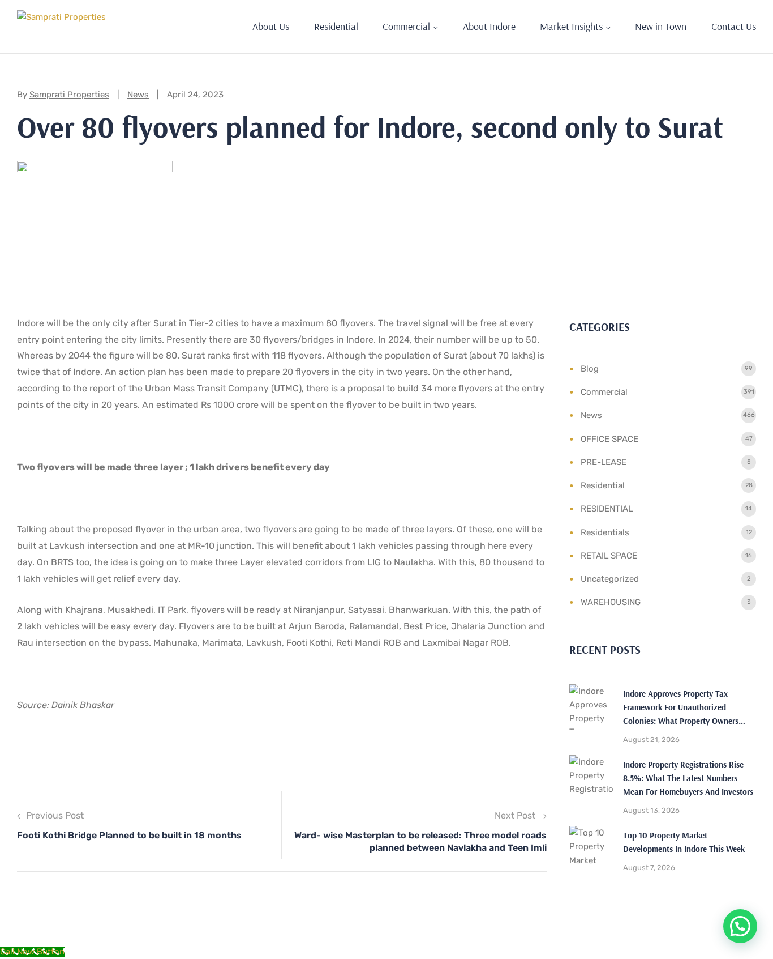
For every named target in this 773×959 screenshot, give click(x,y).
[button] (740, 926)
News (138, 94)
